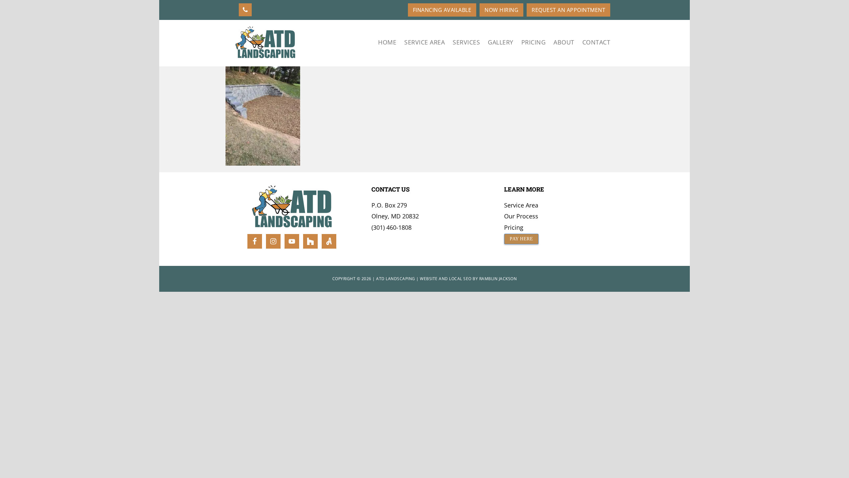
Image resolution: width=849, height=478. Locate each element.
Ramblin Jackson (498, 278)
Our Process (521, 216)
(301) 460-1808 (391, 227)
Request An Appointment (568, 10)
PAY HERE (521, 238)
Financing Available (442, 10)
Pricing (513, 227)
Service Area (521, 205)
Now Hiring (501, 10)
